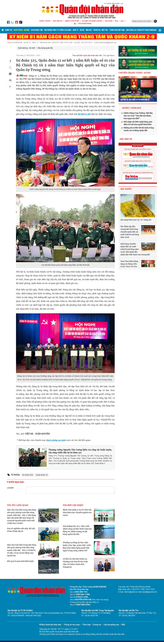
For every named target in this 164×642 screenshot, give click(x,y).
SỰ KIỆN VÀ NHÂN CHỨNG (92, 21)
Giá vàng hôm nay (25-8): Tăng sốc (135, 220)
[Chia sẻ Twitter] (10, 67)
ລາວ (122, 21)
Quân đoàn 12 (42, 475)
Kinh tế (75, 30)
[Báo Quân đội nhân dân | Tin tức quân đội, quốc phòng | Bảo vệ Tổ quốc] (82, 10)
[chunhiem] (138, 63)
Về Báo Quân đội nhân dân (50, 624)
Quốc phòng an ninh (56, 440)
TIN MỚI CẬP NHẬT (73, 505)
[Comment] (10, 73)
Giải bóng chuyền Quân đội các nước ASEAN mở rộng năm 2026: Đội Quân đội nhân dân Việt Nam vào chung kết (135, 249)
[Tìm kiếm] (155, 21)
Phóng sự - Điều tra (100, 30)
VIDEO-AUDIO (44, 21)
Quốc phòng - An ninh (21, 30)
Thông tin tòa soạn (72, 624)
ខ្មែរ (75, 23)
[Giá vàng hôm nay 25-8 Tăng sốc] (137, 205)
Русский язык (84, 23)
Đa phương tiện (37, 30)
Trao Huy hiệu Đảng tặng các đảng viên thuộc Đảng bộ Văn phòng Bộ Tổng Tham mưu (129, 266)
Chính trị (8, 30)
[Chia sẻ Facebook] (10, 61)
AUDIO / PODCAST (131, 108)
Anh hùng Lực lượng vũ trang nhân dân (141, 30)
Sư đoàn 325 (27, 475)
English (108, 21)
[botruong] (138, 51)
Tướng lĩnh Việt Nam (117, 30)
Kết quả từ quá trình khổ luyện (20, 561)
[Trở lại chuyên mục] (10, 86)
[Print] (10, 80)
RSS (123, 624)
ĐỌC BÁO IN (57, 21)
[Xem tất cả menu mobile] (160, 30)
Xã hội (82, 30)
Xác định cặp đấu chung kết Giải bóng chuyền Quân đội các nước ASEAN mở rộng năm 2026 (129, 231)
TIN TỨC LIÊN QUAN (17, 505)
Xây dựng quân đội (45, 48)
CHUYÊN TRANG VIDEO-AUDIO (135, 72)
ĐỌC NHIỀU (126, 189)
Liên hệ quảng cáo (111, 624)
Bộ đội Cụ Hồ (84, 114)
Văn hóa (89, 30)
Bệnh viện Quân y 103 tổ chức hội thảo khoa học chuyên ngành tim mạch (77, 512)
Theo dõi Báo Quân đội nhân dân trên (87, 55)
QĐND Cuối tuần (72, 21)
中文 (116, 21)
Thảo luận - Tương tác (91, 624)
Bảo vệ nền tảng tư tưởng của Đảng (57, 30)
